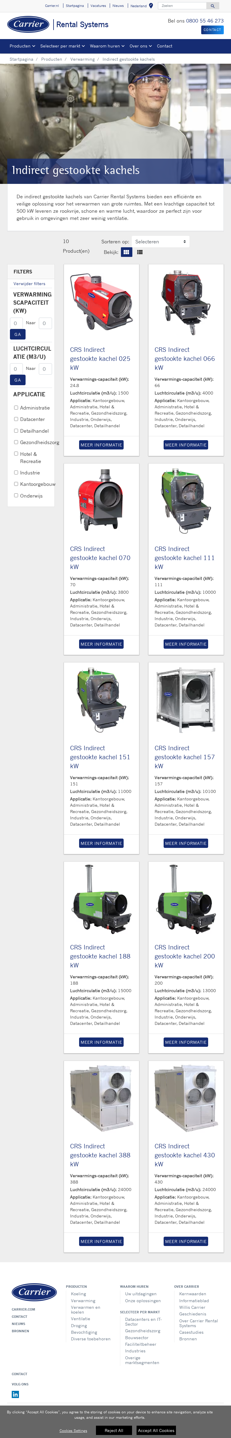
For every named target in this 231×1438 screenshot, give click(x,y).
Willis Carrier (192, 1307)
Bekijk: (111, 252)
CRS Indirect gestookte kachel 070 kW (100, 558)
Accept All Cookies (156, 1430)
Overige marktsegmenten (142, 1360)
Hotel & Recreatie (30, 457)
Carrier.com (23, 1309)
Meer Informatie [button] (101, 444)
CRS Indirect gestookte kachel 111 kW (185, 558)
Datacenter (32, 419)
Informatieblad (194, 1300)
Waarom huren (134, 1286)
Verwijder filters (29, 283)
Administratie (35, 408)
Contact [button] (212, 30)
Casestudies (191, 1332)
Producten (51, 59)
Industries (135, 1350)
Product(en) (76, 251)
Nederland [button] (143, 6)
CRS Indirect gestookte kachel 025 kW (100, 358)
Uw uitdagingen (141, 1293)
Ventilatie (80, 1318)
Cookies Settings (73, 1430)
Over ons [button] (138, 45)
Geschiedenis (192, 1313)
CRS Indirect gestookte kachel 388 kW (100, 1155)
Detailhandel (34, 431)
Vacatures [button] (98, 6)
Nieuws (18, 1324)
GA (17, 334)
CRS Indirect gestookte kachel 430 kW (185, 1155)
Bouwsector (137, 1337)
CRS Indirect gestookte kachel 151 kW (100, 757)
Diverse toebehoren (91, 1338)
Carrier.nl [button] (52, 6)
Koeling (78, 1293)
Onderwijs (31, 496)
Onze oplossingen (143, 1300)
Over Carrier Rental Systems (198, 1323)
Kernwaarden (192, 1293)
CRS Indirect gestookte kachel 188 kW (100, 956)
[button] (126, 252)
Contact (164, 45)
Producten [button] (20, 45)
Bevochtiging (84, 1332)
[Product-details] (101, 301)
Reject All (114, 1430)
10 (66, 241)
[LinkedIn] (15, 1394)
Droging (79, 1325)
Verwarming (82, 59)
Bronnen (20, 1331)
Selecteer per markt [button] (60, 45)
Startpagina (21, 59)
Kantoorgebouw (38, 484)
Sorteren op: (115, 242)
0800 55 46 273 (205, 21)
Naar (31, 322)
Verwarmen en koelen (85, 1310)
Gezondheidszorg (39, 442)
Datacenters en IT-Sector (143, 1322)
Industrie (30, 473)
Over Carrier (186, 1286)
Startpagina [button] (75, 6)
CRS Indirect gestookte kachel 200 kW (185, 956)
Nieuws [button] (118, 6)
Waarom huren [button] (105, 45)
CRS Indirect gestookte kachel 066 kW (185, 358)
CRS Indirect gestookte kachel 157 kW (185, 757)
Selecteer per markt (140, 1312)
